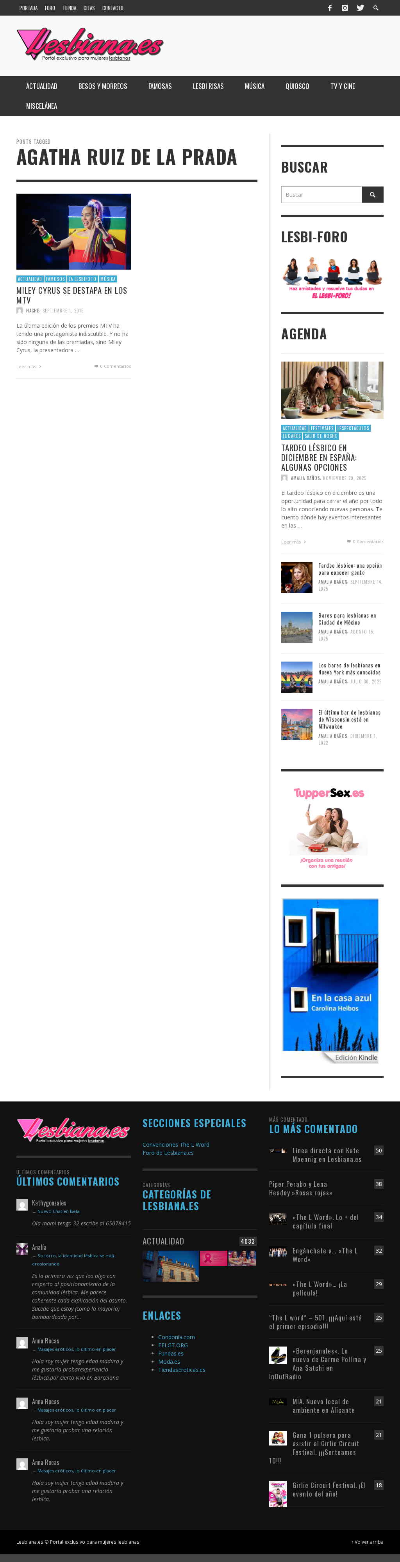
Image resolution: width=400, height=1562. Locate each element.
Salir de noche (321, 436)
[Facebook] (330, 8)
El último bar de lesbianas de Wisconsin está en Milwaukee (349, 719)
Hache (32, 310)
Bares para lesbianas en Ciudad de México (347, 618)
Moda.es (169, 1361)
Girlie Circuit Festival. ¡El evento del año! (329, 1489)
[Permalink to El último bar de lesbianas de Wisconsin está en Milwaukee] (296, 723)
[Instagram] (345, 8)
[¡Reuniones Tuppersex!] (328, 827)
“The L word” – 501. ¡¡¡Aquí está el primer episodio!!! (315, 1322)
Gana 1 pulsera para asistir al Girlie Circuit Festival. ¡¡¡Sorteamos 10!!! (314, 1447)
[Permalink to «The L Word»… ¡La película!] (278, 1284)
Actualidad (30, 278)
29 (379, 1284)
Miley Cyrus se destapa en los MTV (71, 295)
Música (108, 278)
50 (379, 1150)
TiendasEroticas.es (181, 1369)
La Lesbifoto (82, 278)
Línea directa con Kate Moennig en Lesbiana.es (327, 1154)
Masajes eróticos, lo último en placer (77, 1349)
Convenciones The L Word (176, 1144)
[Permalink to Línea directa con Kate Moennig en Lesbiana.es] (278, 1150)
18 (379, 1485)
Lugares (292, 436)
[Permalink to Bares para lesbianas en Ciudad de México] (296, 626)
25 (379, 1317)
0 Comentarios (115, 366)
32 (379, 1250)
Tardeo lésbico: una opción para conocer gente (350, 568)
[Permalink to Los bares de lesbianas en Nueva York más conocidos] (296, 676)
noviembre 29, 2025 (344, 478)
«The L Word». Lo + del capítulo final (326, 1221)
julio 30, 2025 (366, 681)
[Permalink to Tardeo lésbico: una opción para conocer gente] (296, 577)
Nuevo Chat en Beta (59, 1211)
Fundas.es (171, 1353)
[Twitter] (359, 8)
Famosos (55, 278)
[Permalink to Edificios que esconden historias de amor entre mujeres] (171, 1265)
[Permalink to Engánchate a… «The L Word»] (278, 1251)
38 (379, 1184)
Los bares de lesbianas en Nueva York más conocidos (349, 668)
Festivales (322, 428)
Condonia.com (176, 1337)
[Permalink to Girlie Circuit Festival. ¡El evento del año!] (278, 1493)
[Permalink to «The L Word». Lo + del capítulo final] (278, 1218)
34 (379, 1217)
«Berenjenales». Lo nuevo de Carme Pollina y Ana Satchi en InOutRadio (317, 1363)
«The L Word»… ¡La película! (320, 1288)
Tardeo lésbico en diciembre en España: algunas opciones (319, 457)
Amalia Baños (305, 478)
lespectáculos (353, 428)
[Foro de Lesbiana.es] (332, 277)
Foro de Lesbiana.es (168, 1152)
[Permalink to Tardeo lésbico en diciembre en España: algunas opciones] (332, 389)
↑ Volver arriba (367, 1542)
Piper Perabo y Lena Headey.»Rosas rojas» (301, 1188)
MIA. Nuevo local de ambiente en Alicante (324, 1405)
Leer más (26, 366)
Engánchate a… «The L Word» (325, 1255)
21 (379, 1401)
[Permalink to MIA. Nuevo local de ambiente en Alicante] (278, 1401)
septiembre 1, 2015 (63, 310)
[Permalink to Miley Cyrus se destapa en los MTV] (73, 231)
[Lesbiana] (73, 1129)
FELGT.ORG (173, 1345)
